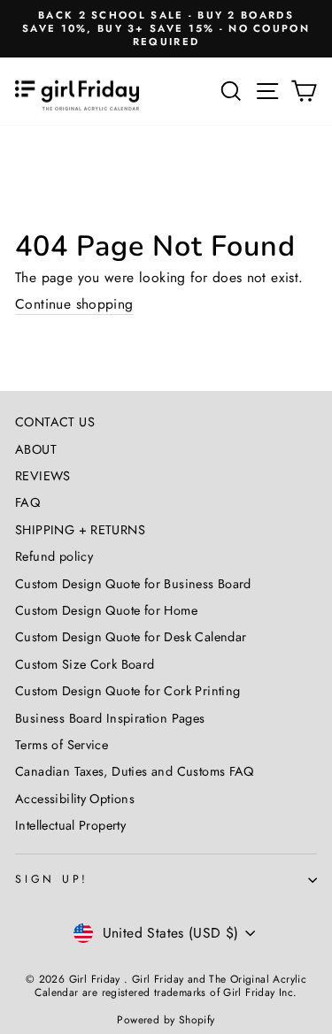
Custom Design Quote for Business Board (133, 584)
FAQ (27, 502)
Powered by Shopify (165, 1020)
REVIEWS (43, 476)
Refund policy (54, 556)
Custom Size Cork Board (85, 664)
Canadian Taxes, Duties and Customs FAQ (134, 771)
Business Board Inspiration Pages (110, 718)
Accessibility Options (75, 799)
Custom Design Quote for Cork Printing (127, 691)
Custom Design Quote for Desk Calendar (130, 637)
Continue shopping (74, 304)
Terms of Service (61, 745)
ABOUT (36, 449)
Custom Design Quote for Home (106, 610)
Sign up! (52, 879)
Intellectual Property (70, 825)
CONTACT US (55, 422)
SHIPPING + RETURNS (80, 530)
